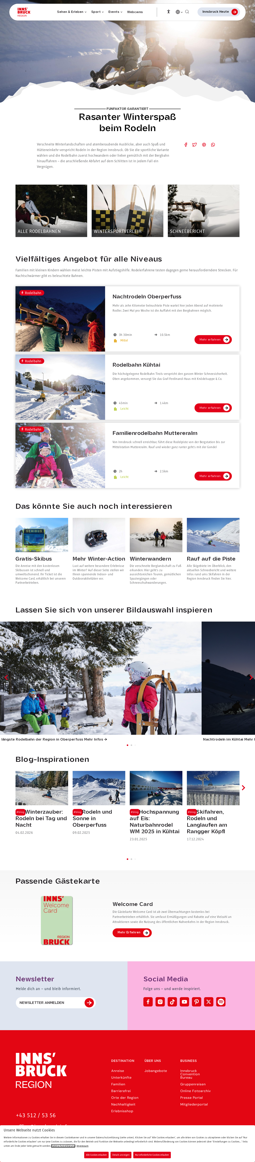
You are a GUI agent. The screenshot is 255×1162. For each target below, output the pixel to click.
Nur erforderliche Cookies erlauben (152, 1155)
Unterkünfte (121, 1077)
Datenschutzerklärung (63, 1146)
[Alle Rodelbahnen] (51, 211)
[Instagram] (160, 1001)
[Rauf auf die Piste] (213, 551)
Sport (96, 12)
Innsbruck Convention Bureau (190, 1074)
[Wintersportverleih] (127, 211)
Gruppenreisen (193, 1084)
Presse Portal (191, 1097)
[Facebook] (148, 1001)
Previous (7, 677)
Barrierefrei (121, 1091)
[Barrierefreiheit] (168, 11)
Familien (118, 1084)
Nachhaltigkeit (123, 1104)
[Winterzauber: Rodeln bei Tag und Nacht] (41, 803)
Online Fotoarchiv (195, 1091)
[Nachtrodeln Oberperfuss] (60, 319)
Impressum (83, 1146)
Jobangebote (155, 1071)
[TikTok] (172, 1001)
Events (113, 12)
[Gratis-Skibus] (41, 551)
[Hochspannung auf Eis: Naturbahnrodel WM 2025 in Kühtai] (156, 806)
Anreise (117, 1071)
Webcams (135, 12)
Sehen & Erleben (70, 12)
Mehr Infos (93, 739)
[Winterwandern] (156, 551)
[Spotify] (221, 1001)
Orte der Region (125, 1097)
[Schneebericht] (204, 211)
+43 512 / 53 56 (36, 1116)
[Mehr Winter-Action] (99, 551)
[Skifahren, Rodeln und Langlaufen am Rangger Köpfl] (213, 806)
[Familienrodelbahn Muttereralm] (60, 455)
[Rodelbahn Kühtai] (60, 387)
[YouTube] (184, 1001)
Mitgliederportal (194, 1104)
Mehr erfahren (210, 339)
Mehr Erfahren (129, 932)
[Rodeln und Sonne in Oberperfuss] (99, 803)
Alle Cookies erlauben (96, 1155)
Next (250, 677)
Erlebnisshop (122, 1111)
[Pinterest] (196, 1001)
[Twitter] (208, 1001)
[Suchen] (187, 11)
